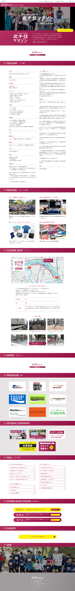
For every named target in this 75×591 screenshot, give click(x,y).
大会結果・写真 (46, 1)
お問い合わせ (62, 1)
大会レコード (52, 1)
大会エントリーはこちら (65, 30)
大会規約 (39, 583)
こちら (18, 181)
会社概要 (43, 583)
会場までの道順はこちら (13, 87)
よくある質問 (57, 1)
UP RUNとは (40, 1)
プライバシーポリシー (33, 583)
